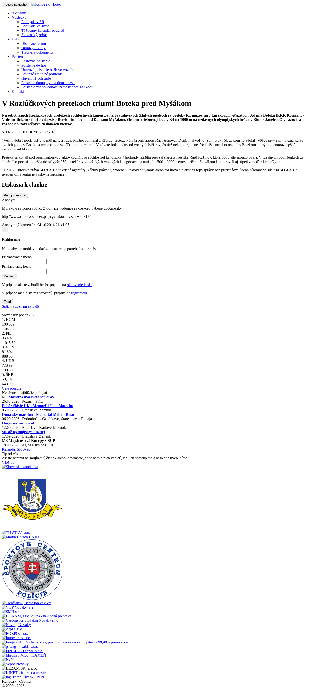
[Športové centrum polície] (32, 598)
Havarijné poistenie (36, 78)
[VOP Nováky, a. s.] (18, 607)
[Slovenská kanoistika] (20, 467)
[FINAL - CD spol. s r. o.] (22, 651)
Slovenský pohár (34, 35)
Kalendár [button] (9, 449)
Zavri (7, 302)
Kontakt (18, 91)
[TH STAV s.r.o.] (16, 533)
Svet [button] (26, 449)
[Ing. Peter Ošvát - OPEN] (23, 677)
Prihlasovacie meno (17, 257)
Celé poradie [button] (11, 388)
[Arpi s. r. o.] (12, 629)
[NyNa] (8, 660)
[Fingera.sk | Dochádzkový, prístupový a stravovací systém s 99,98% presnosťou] (65, 642)
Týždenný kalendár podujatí (42, 30)
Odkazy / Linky (33, 48)
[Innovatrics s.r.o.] (16, 638)
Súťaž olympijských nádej (23, 432)
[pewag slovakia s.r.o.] (20, 646)
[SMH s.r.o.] (12, 612)
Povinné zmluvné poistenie (41, 74)
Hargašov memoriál (18, 423)
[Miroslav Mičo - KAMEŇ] (24, 655)
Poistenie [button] (18, 57)
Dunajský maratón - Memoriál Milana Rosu (38, 414)
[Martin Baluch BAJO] (20, 537)
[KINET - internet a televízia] (25, 673)
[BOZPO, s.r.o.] (15, 633)
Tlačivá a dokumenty (37, 52)
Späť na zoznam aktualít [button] (20, 306)
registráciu (79, 293)
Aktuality (19, 13)
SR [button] (20, 449)
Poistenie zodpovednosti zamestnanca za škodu (57, 87)
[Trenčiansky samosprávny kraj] (27, 603)
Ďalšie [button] (16, 39)
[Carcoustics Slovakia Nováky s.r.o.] (30, 620)
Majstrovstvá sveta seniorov (31, 397)
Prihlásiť (10, 276)
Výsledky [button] (19, 17)
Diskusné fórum (33, 43)
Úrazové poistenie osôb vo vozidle (47, 70)
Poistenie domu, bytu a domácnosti (48, 83)
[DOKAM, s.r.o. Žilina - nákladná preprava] (36, 616)
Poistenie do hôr (33, 65)
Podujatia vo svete (35, 26)
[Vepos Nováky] (15, 664)
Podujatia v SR (32, 22)
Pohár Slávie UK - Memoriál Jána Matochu (37, 406)
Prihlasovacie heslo (16, 266)
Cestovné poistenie (35, 61)
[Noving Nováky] (16, 625)
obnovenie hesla (79, 285)
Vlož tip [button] (8, 462)
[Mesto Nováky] (32, 528)
